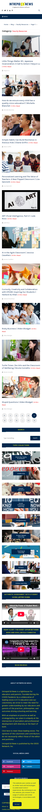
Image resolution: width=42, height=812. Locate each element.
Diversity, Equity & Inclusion (21, 457)
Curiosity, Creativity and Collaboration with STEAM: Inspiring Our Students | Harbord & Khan (19, 292)
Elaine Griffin (7, 147)
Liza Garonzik (8, 186)
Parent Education (21, 489)
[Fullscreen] (37, 623)
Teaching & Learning (21, 551)
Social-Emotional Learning (21, 504)
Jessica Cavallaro (8, 259)
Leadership (21, 473)
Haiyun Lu (6, 70)
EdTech (21, 567)
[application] (21, 614)
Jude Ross (7, 223)
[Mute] (34, 623)
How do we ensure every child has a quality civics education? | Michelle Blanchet (18, 103)
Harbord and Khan (9, 299)
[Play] (4, 623)
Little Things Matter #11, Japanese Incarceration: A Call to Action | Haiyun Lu (21, 64)
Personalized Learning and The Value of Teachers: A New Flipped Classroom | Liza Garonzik (21, 179)
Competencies (21, 520)
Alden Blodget (8, 335)
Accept (17, 804)
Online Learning (21, 583)
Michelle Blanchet (9, 110)
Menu (5, 16)
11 (28, 420)
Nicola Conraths (8, 372)
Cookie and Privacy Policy (11, 809)
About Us (5, 806)
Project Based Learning (21, 536)
